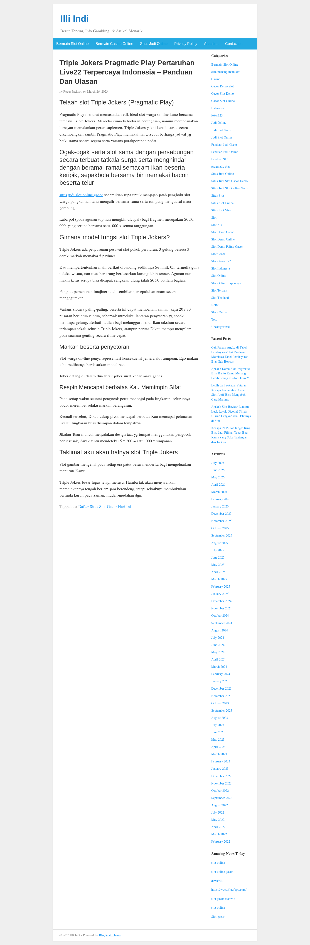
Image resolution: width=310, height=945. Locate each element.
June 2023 (217, 732)
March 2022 (219, 834)
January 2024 (220, 681)
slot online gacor (222, 871)
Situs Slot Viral (221, 210)
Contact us (233, 44)
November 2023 (221, 696)
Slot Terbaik (219, 290)
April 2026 (218, 484)
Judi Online (218, 122)
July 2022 (217, 812)
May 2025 (217, 564)
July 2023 (217, 725)
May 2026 (217, 477)
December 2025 (221, 513)
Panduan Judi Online (224, 152)
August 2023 (219, 717)
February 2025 (220, 586)
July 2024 (217, 637)
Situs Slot (217, 195)
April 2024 (218, 659)
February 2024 (220, 674)
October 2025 (220, 528)
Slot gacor (217, 916)
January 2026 (220, 506)
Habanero (217, 108)
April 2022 (218, 827)
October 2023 (220, 703)
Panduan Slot (219, 159)
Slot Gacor (218, 254)
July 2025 (217, 550)
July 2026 (217, 462)
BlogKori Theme (110, 935)
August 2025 (219, 543)
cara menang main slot (225, 71)
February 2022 (220, 841)
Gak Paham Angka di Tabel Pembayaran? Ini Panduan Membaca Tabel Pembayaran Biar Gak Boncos (229, 354)
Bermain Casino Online (114, 44)
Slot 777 (216, 225)
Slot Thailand (220, 297)
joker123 (217, 115)
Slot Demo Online (223, 239)
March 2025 (219, 579)
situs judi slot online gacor (81, 194)
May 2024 (217, 652)
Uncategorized (220, 326)
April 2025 (218, 572)
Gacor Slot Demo (222, 93)
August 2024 (219, 630)
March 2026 (219, 492)
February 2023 (220, 761)
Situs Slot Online (222, 203)
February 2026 (220, 499)
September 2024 (221, 623)
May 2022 (217, 819)
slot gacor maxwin (223, 898)
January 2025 (220, 593)
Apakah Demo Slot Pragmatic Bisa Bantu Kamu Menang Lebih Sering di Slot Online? (230, 373)
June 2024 (217, 645)
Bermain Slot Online (72, 44)
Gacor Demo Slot (222, 86)
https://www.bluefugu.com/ (228, 889)
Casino (215, 79)
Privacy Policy (185, 44)
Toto (214, 319)
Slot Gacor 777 (221, 261)
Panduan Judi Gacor (224, 144)
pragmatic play (220, 166)
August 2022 (219, 805)
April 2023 (218, 747)
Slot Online (218, 275)
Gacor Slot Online (223, 101)
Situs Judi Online (153, 44)
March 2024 (219, 666)
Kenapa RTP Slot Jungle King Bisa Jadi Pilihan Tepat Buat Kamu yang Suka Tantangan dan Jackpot (230, 435)
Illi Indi (74, 19)
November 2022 (221, 783)
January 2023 (220, 768)
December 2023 (221, 688)
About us (211, 44)
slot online (218, 862)
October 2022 (220, 790)
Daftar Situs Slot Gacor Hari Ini (104, 506)
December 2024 (221, 601)
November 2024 (221, 608)
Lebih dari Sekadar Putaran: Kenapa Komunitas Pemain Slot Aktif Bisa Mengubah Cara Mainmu (229, 392)
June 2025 (217, 557)
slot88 (215, 305)
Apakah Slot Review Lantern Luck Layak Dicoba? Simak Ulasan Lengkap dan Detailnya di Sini (231, 413)
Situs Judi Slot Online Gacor (229, 188)
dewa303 (217, 880)
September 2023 (221, 710)
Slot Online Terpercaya (226, 283)
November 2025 (221, 521)
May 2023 (217, 739)
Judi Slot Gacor (221, 130)
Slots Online (219, 312)
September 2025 (221, 535)
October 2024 (220, 615)
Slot (214, 217)
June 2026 (217, 470)
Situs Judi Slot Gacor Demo (229, 181)
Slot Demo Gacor (222, 232)
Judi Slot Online (221, 137)
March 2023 (219, 754)
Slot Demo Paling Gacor (227, 246)
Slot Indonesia (220, 268)
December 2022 (221, 776)
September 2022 (221, 798)
